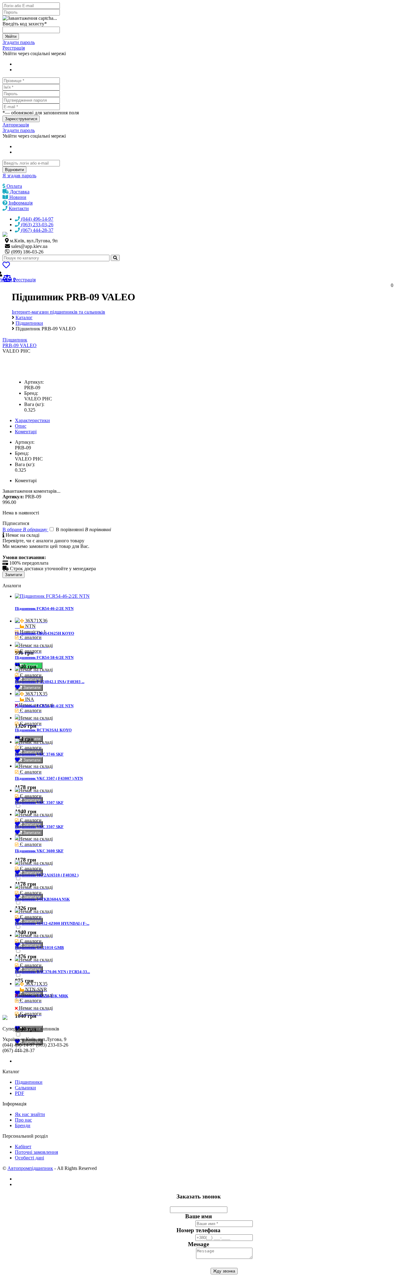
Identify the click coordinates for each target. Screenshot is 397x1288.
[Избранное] (6, 266)
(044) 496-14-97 (36, 219)
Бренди (22, 1125)
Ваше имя (198, 1216)
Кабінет (23, 1146)
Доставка (19, 191)
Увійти (10, 36)
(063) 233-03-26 (36, 224)
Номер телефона (198, 1230)
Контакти (18, 208)
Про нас (23, 1120)
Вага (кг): (34, 404)
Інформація (20, 202)
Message (198, 1244)
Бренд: (31, 393)
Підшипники (28, 1082)
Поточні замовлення (36, 1152)
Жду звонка (224, 1271)
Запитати (13, 574)
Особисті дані (29, 1157)
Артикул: (34, 382)
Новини (17, 197)
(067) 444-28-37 (36, 230)
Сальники (25, 1087)
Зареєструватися (21, 119)
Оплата (13, 186)
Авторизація (15, 124)
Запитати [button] (31, 687)
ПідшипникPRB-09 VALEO (19, 342)
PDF (19, 1093)
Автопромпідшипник (30, 1168)
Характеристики (32, 420)
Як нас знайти (30, 1114)
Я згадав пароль (19, 175)
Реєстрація (13, 48)
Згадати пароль (18, 42)
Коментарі (26, 431)
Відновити (14, 169)
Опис (20, 426)
